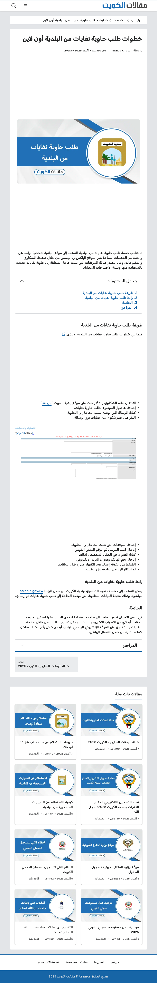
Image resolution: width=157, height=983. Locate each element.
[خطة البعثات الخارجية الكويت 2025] (111, 731)
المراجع (129, 307)
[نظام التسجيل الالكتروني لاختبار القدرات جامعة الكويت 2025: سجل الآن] (111, 794)
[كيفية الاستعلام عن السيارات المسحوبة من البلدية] (45, 794)
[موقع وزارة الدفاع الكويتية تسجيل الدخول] (111, 857)
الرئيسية (136, 20)
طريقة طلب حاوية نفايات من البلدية (110, 293)
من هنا (47, 403)
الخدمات (119, 20)
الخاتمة (129, 303)
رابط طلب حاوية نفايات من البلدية (111, 298)
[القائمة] (25, 6)
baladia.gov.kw (31, 591)
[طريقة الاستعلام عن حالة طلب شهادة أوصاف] (45, 731)
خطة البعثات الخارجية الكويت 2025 (43, 666)
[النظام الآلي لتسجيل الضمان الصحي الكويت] (45, 857)
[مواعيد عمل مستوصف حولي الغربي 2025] (111, 917)
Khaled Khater (121, 50)
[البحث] (14, 6)
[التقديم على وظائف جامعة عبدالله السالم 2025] (45, 917)
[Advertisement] (78, 86)
